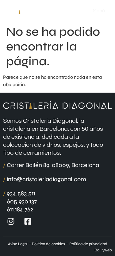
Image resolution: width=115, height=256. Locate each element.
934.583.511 (19, 193)
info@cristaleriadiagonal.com (44, 179)
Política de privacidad (88, 244)
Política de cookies (48, 244)
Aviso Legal (18, 244)
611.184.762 (20, 209)
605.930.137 (22, 201)
